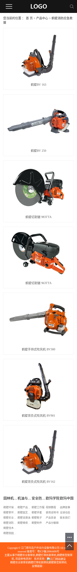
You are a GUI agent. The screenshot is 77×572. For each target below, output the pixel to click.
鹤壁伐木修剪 (10, 528)
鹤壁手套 (37, 512)
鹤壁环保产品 (10, 507)
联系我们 (65, 517)
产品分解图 (52, 522)
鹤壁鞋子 (37, 517)
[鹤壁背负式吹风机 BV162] (38, 452)
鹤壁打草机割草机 (46, 555)
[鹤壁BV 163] (38, 55)
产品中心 (42, 18)
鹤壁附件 (37, 522)
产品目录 (51, 517)
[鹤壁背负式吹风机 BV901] (38, 386)
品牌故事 (65, 507)
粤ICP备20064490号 (48, 551)
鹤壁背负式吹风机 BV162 (38, 481)
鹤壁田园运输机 (10, 533)
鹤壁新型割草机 (58, 562)
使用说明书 (52, 512)
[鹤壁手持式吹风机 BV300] (38, 320)
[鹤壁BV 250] (38, 121)
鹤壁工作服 (38, 507)
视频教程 (51, 507)
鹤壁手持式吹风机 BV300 (38, 349)
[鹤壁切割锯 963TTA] (38, 254)
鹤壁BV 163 (38, 84)
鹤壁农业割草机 (26, 555)
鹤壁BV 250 (38, 150)
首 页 (29, 18)
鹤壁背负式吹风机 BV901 (38, 415)
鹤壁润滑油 (24, 517)
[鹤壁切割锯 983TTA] (38, 187)
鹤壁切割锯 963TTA (38, 283)
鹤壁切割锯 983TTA (38, 217)
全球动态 (65, 512)
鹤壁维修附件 (25, 522)
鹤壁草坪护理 (10, 512)
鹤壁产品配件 (25, 507)
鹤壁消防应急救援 (10, 522)
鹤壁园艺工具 (25, 512)
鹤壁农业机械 (10, 517)
